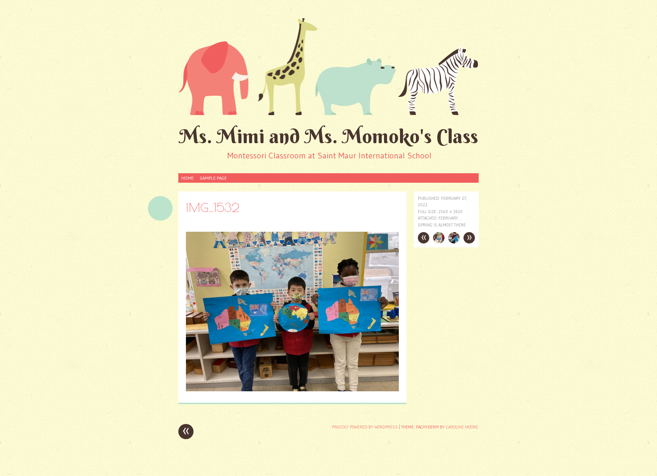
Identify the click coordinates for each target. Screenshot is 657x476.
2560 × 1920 (450, 211)
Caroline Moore (462, 427)
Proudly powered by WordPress (365, 427)
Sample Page (213, 178)
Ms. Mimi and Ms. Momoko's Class (328, 136)
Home (187, 178)
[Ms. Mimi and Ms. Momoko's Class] (328, 66)
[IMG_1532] (292, 389)
